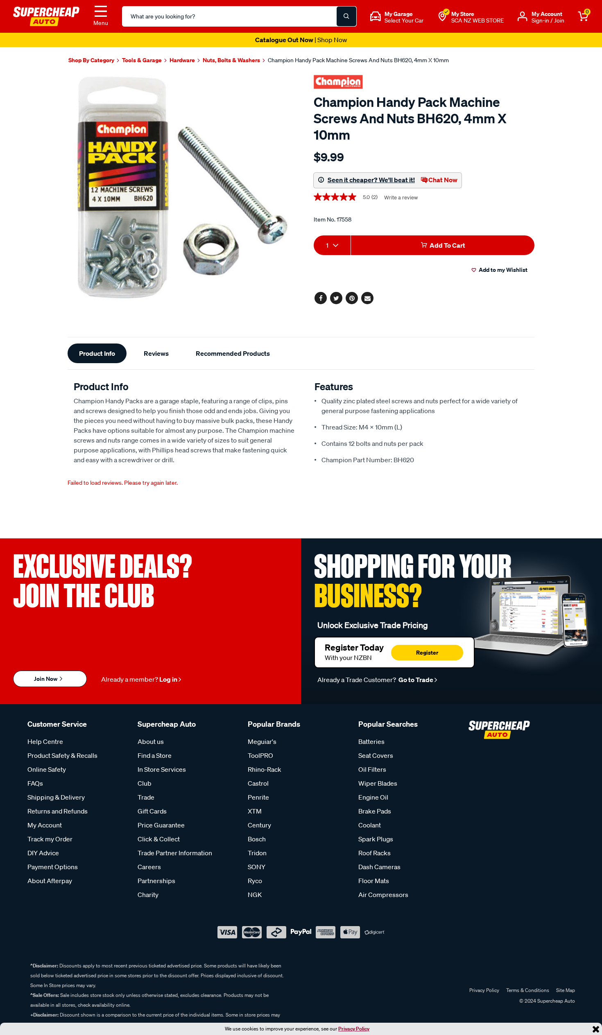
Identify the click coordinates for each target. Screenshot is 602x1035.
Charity (148, 894)
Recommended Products (233, 353)
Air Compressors (383, 894)
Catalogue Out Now (301, 40)
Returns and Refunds (57, 811)
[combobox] (332, 245)
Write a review (401, 197)
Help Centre (45, 741)
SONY (256, 867)
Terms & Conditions (527, 990)
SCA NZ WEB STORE (477, 20)
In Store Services (162, 769)
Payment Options (52, 867)
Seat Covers (375, 755)
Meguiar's (262, 741)
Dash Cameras (379, 867)
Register (427, 652)
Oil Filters (372, 769)
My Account (44, 825)
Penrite (258, 797)
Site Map (565, 990)
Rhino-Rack (264, 769)
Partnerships (156, 881)
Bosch (257, 839)
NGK (255, 894)
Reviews (156, 353)
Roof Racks (374, 853)
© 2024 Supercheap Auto (546, 1000)
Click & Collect (159, 839)
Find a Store (155, 755)
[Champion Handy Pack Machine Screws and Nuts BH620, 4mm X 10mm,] (181, 188)
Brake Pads (374, 811)
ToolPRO (260, 755)
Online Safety (46, 769)
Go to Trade (415, 680)
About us (151, 741)
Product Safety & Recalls (62, 755)
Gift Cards (152, 811)
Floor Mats (373, 881)
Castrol (258, 783)
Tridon (257, 853)
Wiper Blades (377, 783)
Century (259, 825)
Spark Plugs (375, 839)
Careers (149, 867)
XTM (255, 811)
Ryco (255, 881)
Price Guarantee (161, 825)
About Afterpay (49, 881)
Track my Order (49, 839)
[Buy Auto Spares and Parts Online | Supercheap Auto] (46, 15)
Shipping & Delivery (56, 797)
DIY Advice (43, 853)
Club (145, 783)
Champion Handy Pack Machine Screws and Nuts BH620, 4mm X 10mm (358, 60)
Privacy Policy (353, 1028)
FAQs (35, 783)
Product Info (97, 353)
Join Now (46, 678)
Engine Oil (373, 797)
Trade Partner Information (175, 853)
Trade (146, 797)
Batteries (371, 741)
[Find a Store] (442, 16)
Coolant (369, 825)
